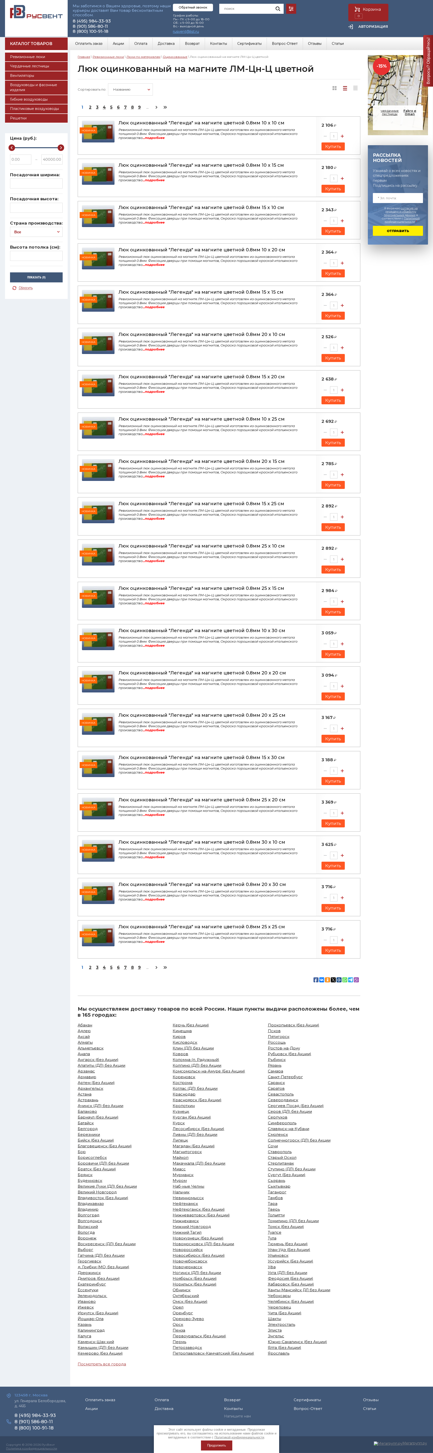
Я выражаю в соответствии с (401, 215)
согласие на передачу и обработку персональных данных (401, 212)
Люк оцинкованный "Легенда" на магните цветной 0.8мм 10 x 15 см (201, 165)
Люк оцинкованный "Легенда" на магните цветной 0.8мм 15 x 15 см (201, 292)
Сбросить (26, 288)
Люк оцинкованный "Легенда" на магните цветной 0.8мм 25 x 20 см (202, 800)
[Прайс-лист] (355, 88)
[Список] (345, 88)
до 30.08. (396, 123)
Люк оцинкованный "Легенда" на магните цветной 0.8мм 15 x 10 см (201, 207)
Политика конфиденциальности (31, 1448)
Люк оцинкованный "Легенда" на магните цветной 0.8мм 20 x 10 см (202, 334)
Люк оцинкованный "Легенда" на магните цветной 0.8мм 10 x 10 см (201, 123)
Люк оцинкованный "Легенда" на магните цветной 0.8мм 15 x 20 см (202, 377)
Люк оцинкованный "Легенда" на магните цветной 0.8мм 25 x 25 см (202, 927)
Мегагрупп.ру (414, 1443)
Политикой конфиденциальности (402, 220)
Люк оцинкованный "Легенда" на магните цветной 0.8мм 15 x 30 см (202, 757)
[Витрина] (334, 88)
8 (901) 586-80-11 (90, 26)
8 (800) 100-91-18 (90, 31)
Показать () (36, 277)
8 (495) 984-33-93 (92, 21)
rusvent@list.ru (186, 31)
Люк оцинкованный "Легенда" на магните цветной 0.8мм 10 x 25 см (202, 419)
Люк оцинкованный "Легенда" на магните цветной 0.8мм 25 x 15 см (201, 588)
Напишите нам (237, 1416)
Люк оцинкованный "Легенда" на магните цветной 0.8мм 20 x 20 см (202, 673)
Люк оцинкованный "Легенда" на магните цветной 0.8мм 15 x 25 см (201, 503)
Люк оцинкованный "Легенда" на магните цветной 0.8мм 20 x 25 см (202, 715)
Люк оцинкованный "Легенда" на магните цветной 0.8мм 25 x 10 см (202, 546)
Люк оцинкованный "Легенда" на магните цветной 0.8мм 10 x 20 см (202, 250)
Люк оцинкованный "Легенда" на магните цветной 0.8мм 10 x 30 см (202, 630)
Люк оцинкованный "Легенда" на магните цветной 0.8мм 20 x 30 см (202, 884)
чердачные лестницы (398, 112)
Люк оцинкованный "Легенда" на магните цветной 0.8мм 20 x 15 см (202, 461)
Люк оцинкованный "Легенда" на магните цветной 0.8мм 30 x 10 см (202, 842)
